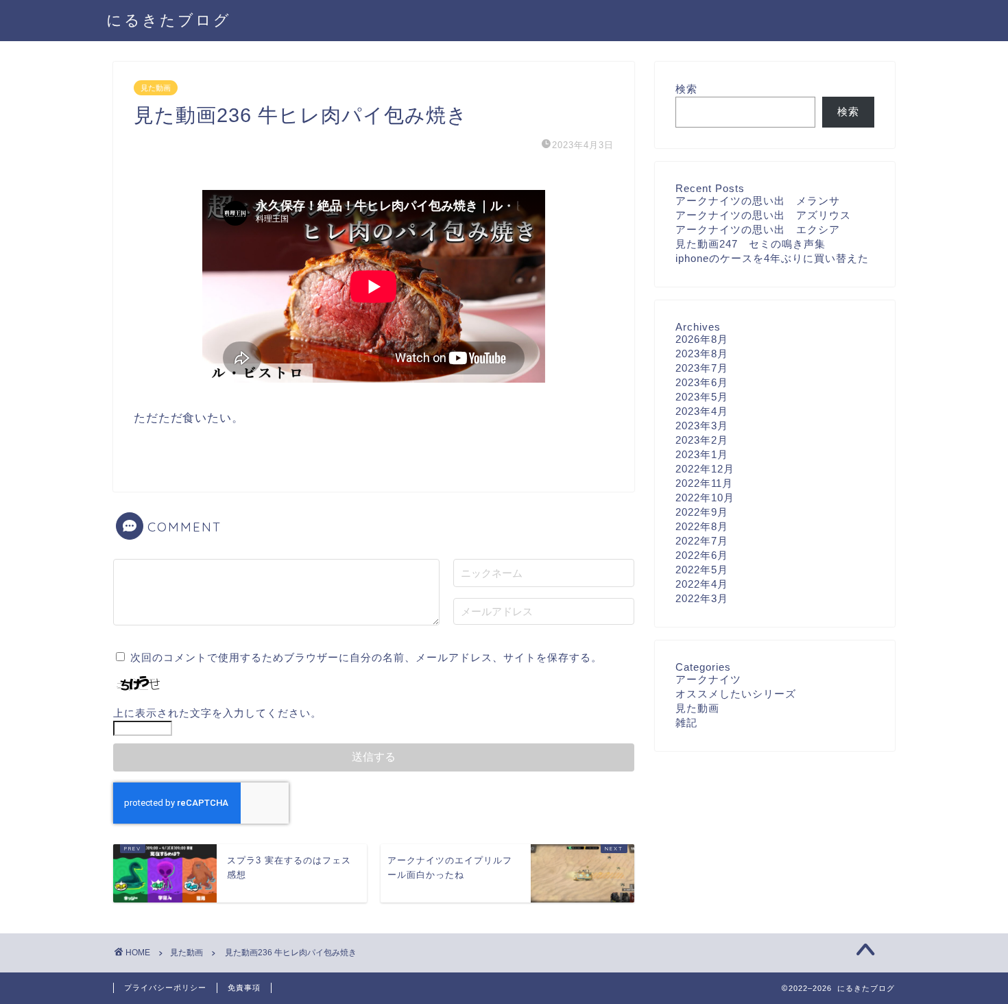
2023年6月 (701, 382)
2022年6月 (701, 555)
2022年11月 (704, 483)
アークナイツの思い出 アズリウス (763, 215)
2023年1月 (701, 454)
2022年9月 (701, 512)
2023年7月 (701, 368)
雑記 (686, 722)
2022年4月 (701, 584)
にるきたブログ (168, 19)
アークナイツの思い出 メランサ (757, 200)
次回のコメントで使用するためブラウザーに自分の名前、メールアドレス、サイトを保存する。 (366, 657)
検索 (686, 89)
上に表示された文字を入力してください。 (217, 713)
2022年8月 (701, 526)
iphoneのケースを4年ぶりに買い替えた (772, 258)
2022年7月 (701, 541)
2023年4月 (701, 411)
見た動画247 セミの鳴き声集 (750, 244)
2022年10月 (704, 497)
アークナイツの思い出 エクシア (757, 229)
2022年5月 (701, 569)
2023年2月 (701, 440)
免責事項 (244, 987)
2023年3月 (701, 425)
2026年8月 (701, 339)
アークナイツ (708, 679)
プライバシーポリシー (165, 987)
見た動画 (156, 88)
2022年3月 (701, 598)
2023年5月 (701, 397)
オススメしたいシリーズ (735, 694)
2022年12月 (704, 469)
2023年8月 (701, 353)
